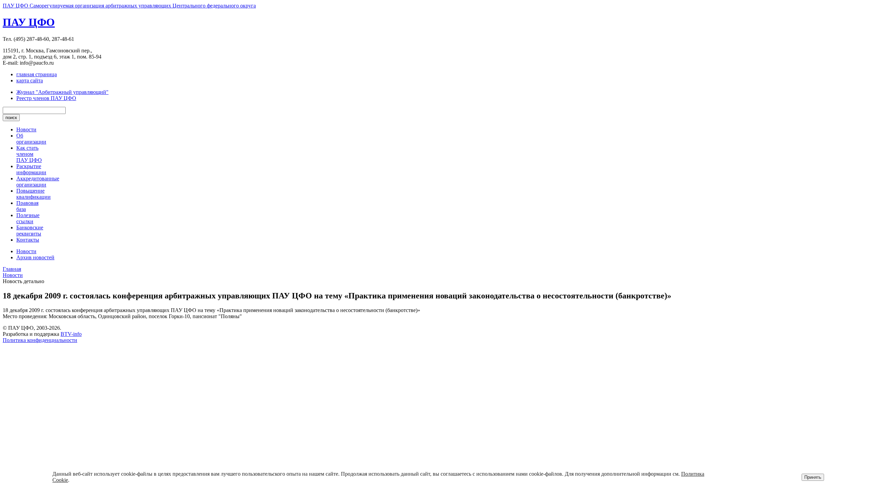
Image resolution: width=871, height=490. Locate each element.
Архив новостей (35, 257)
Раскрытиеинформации (31, 169)
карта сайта (29, 80)
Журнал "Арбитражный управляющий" (62, 92)
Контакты (27, 240)
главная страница (36, 74)
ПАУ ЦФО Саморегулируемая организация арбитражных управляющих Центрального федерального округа (129, 6)
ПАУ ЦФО (29, 22)
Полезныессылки (27, 218)
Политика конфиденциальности (40, 340)
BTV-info (71, 334)
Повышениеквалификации (33, 194)
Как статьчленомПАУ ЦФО (29, 154)
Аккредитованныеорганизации (37, 181)
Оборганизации (31, 139)
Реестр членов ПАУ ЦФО (46, 98)
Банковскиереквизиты (29, 230)
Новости (26, 129)
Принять (812, 477)
